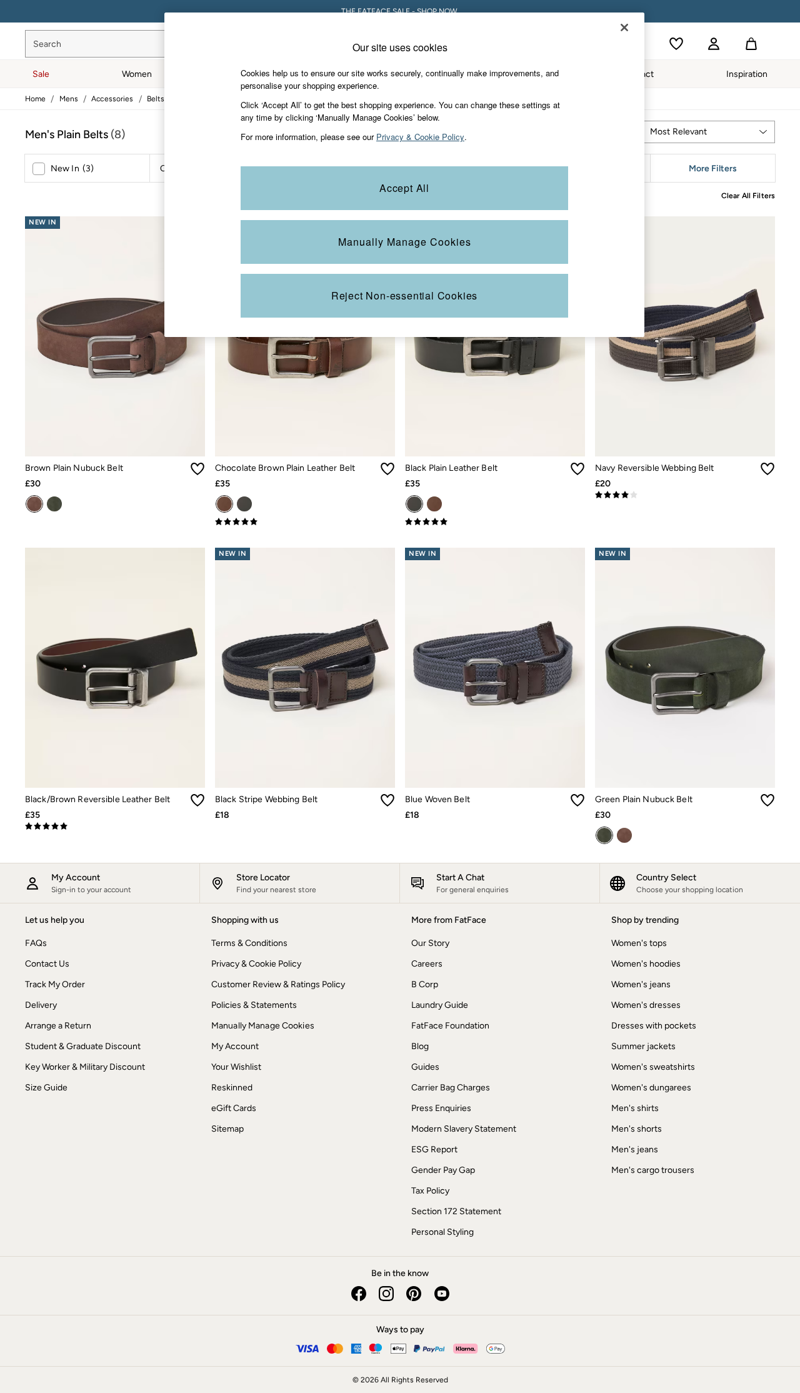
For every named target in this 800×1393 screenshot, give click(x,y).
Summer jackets (643, 1046)
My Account (235, 1046)
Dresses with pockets (653, 1025)
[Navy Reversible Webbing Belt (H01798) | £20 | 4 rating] (685, 495)
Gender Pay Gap (443, 1170)
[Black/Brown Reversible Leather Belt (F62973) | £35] (115, 668)
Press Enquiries (441, 1108)
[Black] (244, 503)
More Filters (713, 168)
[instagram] (386, 1293)
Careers (426, 963)
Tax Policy (430, 1190)
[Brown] (34, 504)
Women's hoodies (646, 963)
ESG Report (434, 1149)
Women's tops (639, 943)
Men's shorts (636, 1129)
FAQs (36, 943)
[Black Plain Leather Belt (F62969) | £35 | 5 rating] (495, 522)
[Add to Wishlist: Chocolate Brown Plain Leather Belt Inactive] (387, 468)
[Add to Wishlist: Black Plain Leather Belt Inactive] (577, 468)
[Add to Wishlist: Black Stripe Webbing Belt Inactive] (387, 800)
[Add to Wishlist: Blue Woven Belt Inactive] (577, 800)
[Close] (624, 27)
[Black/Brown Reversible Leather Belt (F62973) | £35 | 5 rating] (115, 827)
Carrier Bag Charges (450, 1087)
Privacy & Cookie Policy (256, 963)
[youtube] (441, 1293)
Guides (425, 1067)
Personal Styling (442, 1232)
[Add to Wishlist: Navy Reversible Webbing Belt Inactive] (767, 468)
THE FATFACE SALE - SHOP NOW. (400, 11)
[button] (707, 132)
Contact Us (47, 963)
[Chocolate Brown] (224, 504)
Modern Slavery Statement (463, 1129)
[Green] (54, 503)
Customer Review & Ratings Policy (278, 984)
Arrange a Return (58, 1025)
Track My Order (55, 984)
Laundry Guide (439, 1005)
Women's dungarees (651, 1087)
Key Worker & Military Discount (85, 1067)
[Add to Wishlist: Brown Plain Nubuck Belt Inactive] (197, 468)
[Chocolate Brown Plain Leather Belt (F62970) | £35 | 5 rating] (305, 522)
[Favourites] (676, 44)
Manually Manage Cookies (262, 1025)
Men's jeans (634, 1149)
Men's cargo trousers (652, 1170)
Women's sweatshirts (653, 1067)
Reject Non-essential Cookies (404, 295)
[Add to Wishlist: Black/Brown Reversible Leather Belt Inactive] (197, 800)
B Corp (424, 984)
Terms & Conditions (249, 943)
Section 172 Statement (456, 1211)
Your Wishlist (236, 1067)
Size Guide (46, 1087)
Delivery (41, 1005)
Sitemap (227, 1129)
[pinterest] (414, 1293)
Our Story (430, 943)
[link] (714, 44)
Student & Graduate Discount (83, 1046)
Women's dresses (646, 1005)
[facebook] (358, 1293)
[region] (404, 175)
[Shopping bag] (751, 44)
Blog (420, 1046)
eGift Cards (233, 1108)
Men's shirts (635, 1108)
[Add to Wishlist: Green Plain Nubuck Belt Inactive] (767, 800)
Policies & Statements (254, 1005)
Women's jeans (641, 984)
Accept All (404, 188)
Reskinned (231, 1087)
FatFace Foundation (450, 1025)
